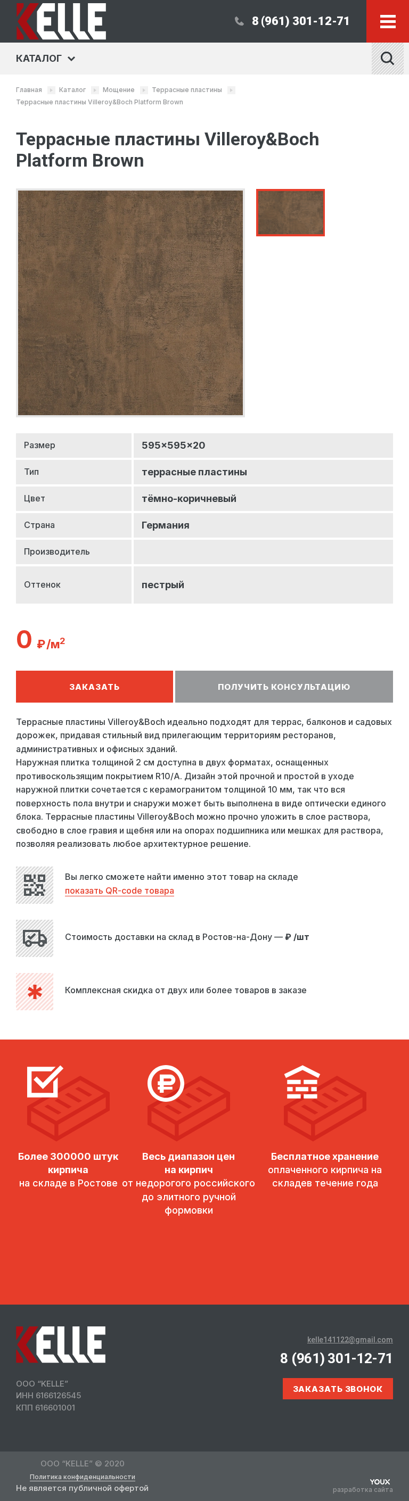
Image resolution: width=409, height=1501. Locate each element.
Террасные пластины (187, 90)
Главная (29, 90)
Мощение (119, 90)
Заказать (94, 687)
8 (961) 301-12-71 (301, 21)
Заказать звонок (338, 1389)
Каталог (72, 90)
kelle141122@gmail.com (350, 1339)
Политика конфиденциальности (82, 1477)
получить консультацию (284, 687)
